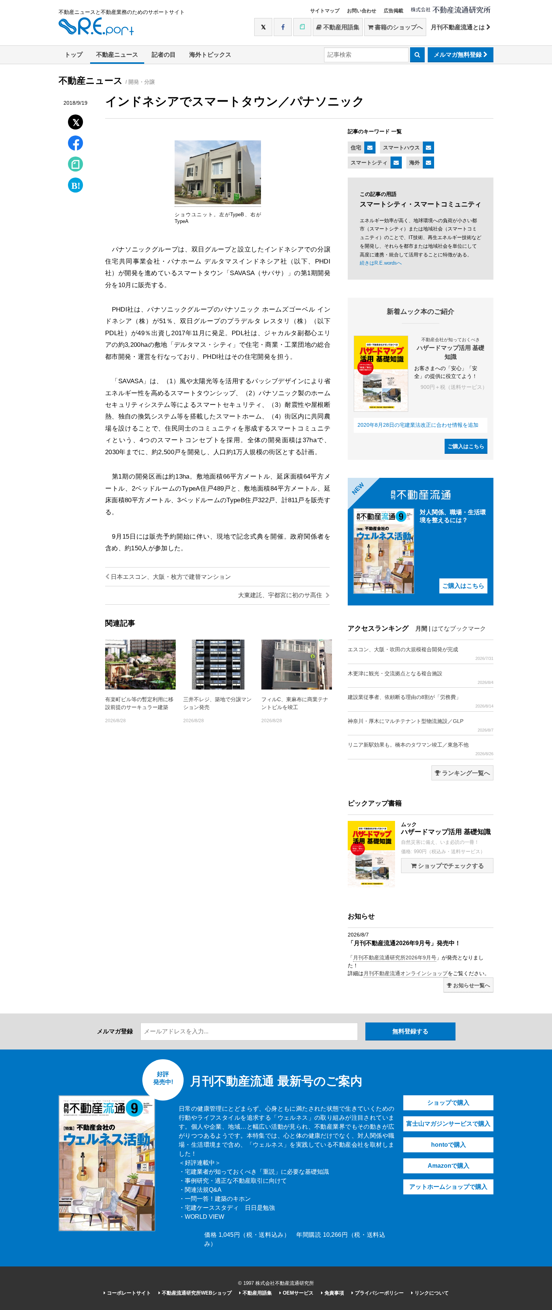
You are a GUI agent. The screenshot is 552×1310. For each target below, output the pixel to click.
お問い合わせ (361, 11)
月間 (421, 628)
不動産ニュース (117, 54)
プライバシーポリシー (378, 1293)
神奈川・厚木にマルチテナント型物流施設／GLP (420, 725)
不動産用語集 (340, 27)
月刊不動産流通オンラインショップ (405, 973)
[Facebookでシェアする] (75, 144)
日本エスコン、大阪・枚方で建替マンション (170, 577)
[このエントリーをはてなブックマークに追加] (75, 183)
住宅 (356, 148)
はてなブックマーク (459, 628)
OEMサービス (297, 1293)
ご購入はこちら (466, 446)
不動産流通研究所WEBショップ (196, 1293)
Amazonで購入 (448, 1165)
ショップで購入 (448, 1102)
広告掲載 (393, 11)
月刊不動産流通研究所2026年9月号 (394, 958)
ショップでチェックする (450, 866)
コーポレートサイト (128, 1293)
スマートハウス (401, 148)
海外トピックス (210, 54)
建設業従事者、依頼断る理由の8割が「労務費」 (420, 701)
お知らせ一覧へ (471, 985)
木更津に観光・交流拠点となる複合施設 (420, 677)
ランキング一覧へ (465, 773)
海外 (414, 163)
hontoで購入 (448, 1144)
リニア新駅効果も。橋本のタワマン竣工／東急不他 (420, 749)
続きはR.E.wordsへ (381, 263)
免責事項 (333, 1293)
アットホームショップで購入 (448, 1187)
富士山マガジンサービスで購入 (448, 1123)
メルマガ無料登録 (458, 54)
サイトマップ (324, 11)
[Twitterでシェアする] (75, 120)
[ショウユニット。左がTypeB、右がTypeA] (218, 203)
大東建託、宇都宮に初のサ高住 (281, 595)
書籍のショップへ (398, 27)
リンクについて (431, 1293)
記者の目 (164, 54)
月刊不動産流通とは (458, 27)
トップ (74, 54)
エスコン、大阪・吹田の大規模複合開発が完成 (420, 653)
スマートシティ (369, 163)
